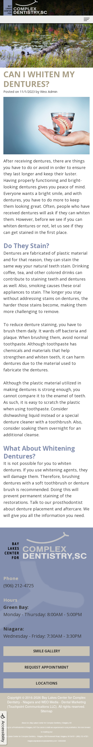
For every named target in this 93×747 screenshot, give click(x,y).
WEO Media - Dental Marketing (63, 702)
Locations (46, 683)
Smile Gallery (46, 651)
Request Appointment (47, 667)
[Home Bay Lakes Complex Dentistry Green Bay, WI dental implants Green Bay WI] (46, 547)
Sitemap (46, 711)
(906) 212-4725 (18, 586)
